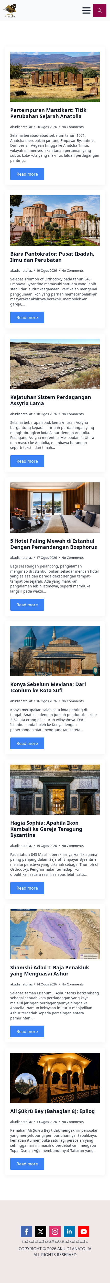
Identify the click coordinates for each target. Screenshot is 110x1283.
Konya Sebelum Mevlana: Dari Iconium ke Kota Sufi (48, 687)
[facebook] (26, 1231)
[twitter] (40, 1231)
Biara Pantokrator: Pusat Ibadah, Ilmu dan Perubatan (52, 257)
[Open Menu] (86, 10)
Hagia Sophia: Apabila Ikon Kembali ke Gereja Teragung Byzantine (46, 829)
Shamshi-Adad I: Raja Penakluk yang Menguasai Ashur (49, 970)
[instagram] (55, 1231)
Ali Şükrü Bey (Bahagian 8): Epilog (52, 1111)
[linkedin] (69, 1231)
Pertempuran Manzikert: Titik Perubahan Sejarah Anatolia (48, 113)
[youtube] (83, 1231)
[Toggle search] (99, 10)
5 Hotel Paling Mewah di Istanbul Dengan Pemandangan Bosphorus (53, 544)
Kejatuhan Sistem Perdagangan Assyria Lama (50, 400)
